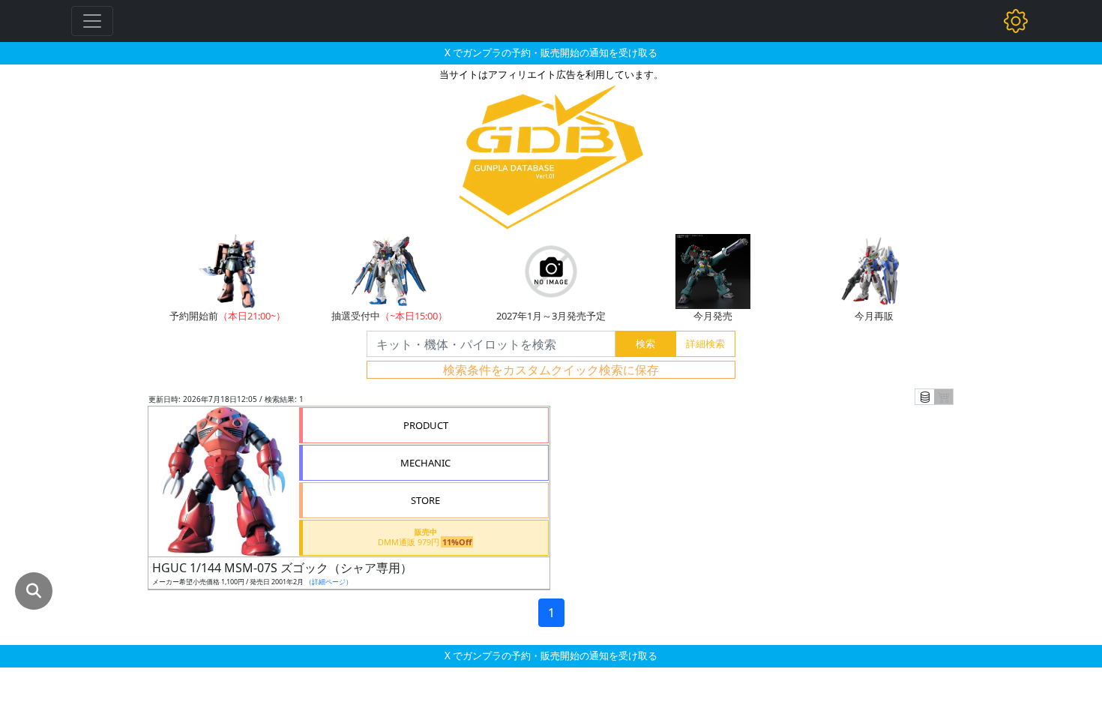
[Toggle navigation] (92, 21)
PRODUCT (425, 425)
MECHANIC (425, 463)
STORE (425, 500)
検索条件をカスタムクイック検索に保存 (551, 370)
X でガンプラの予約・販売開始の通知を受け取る (551, 52)
